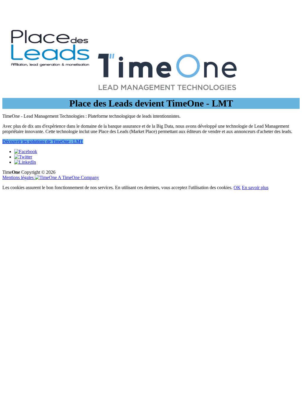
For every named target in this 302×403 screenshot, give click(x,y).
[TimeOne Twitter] (23, 156)
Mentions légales (18, 177)
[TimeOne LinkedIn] (25, 162)
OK (237, 187)
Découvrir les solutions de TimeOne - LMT (42, 141)
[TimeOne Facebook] (25, 151)
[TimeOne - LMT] (167, 95)
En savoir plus (255, 187)
